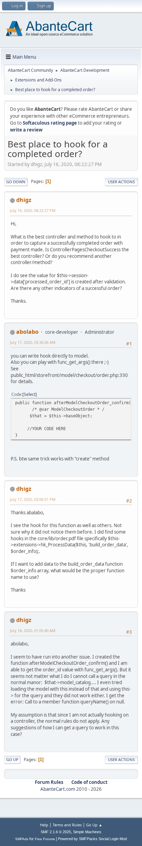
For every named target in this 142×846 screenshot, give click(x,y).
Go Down (16, 181)
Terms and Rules (67, 824)
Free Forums (45, 839)
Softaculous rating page (50, 123)
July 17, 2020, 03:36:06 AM (32, 342)
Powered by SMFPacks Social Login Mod (92, 839)
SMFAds (21, 839)
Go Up (12, 759)
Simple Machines (87, 832)
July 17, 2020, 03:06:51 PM (32, 499)
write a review (26, 130)
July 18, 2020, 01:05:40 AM (32, 630)
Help (44, 824)
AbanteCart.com (57, 789)
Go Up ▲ (94, 824)
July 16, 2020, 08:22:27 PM (32, 210)
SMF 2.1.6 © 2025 (56, 832)
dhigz (23, 200)
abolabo (27, 332)
